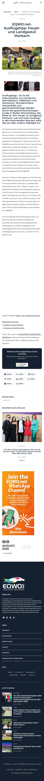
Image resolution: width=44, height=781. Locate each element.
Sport (24, 675)
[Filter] (4, 541)
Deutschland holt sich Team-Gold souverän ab (27, 747)
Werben (5, 630)
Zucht (32, 675)
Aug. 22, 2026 (22, 457)
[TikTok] (13, 617)
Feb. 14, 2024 (22, 41)
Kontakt (5, 653)
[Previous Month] (24, 547)
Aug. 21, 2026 (17, 751)
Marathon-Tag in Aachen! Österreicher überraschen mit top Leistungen (27, 736)
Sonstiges (22, 446)
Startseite (7, 12)
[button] (20, 460)
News (16, 12)
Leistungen (7, 636)
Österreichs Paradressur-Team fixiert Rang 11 (25, 724)
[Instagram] (7, 617)
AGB (25, 770)
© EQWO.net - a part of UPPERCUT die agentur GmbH (22, 764)
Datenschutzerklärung (22, 773)
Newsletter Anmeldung (12, 658)
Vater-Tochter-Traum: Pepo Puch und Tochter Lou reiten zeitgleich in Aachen (27, 712)
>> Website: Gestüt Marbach (12, 325)
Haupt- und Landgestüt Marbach (28, 315)
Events (5, 647)
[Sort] (7, 541)
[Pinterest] (10, 617)
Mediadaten (7, 641)
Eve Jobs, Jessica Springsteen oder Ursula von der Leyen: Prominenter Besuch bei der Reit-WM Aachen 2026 (22, 451)
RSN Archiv (31, 672)
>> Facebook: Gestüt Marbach (13, 328)
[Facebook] (3, 617)
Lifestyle (22, 19)
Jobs (10, 672)
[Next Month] (29, 547)
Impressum (32, 770)
